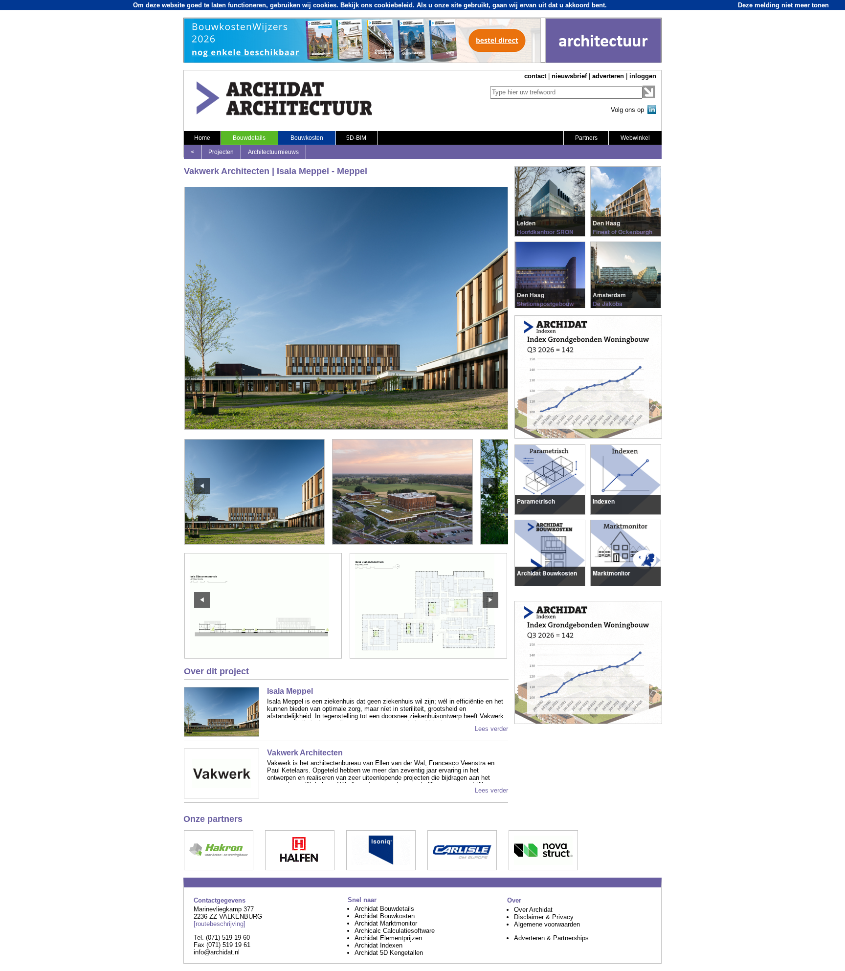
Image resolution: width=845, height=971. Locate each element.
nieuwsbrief (569, 76)
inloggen (642, 76)
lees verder (533, 221)
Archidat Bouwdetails (384, 908)
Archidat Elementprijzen (388, 938)
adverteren (608, 76)
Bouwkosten (306, 137)
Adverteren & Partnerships (551, 938)
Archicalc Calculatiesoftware (395, 930)
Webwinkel (635, 137)
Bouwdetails (249, 137)
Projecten (221, 152)
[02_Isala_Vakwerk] (428, 656)
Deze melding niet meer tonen (783, 5)
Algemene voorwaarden (547, 924)
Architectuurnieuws (273, 152)
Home (202, 137)
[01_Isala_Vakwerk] (263, 656)
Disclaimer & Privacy (544, 917)
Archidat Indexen (378, 945)
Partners (586, 137)
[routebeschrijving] (219, 923)
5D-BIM (356, 137)
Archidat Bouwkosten (385, 916)
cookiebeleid (393, 5)
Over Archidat (533, 909)
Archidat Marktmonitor (386, 923)
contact (535, 76)
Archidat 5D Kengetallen (389, 952)
